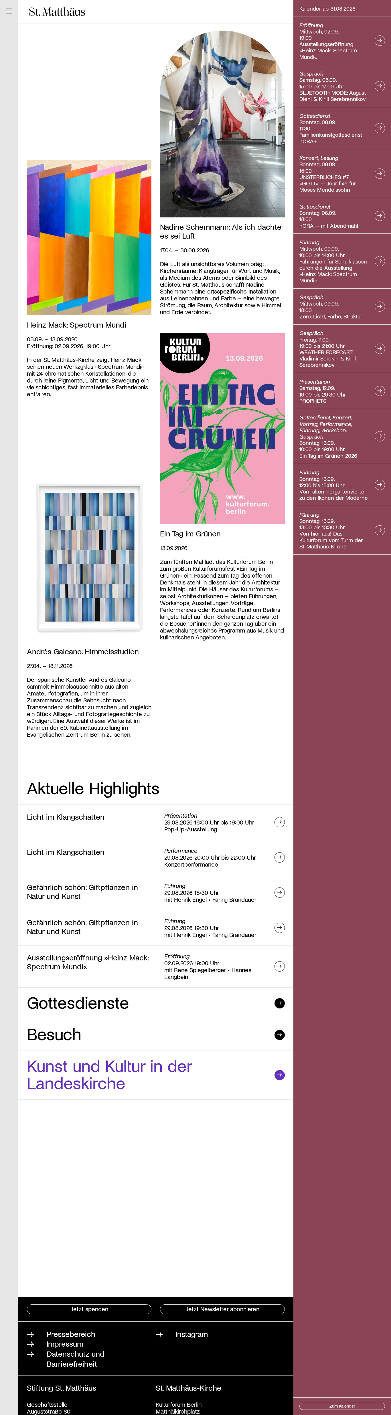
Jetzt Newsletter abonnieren (222, 1308)
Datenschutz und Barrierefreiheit (75, 1358)
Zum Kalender (342, 1405)
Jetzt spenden (89, 1308)
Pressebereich (71, 1333)
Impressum (65, 1343)
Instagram (192, 1333)
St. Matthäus (57, 11)
